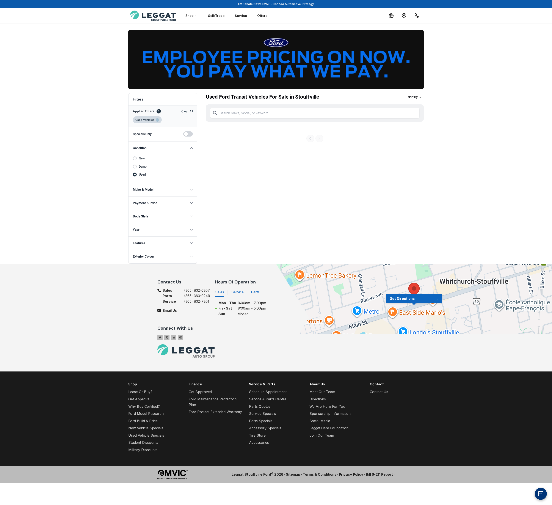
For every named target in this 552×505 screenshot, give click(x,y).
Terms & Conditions (319, 474)
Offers (262, 16)
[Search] (215, 113)
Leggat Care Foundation (328, 428)
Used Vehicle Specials (146, 435)
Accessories (259, 442)
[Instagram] (173, 337)
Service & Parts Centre (267, 399)
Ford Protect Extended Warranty (215, 412)
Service (241, 16)
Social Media (319, 421)
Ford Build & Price (143, 421)
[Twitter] (166, 337)
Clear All (187, 111)
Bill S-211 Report (379, 474)
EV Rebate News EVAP (276, 4)
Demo (143, 166)
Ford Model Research (146, 413)
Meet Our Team (322, 392)
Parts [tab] (255, 292)
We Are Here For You (327, 406)
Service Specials (262, 413)
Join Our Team (321, 435)
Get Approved (200, 392)
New (142, 158)
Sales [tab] (219, 292)
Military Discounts (142, 450)
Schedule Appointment (268, 392)
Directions (317, 399)
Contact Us (379, 392)
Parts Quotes (259, 406)
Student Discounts (143, 442)
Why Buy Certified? (144, 406)
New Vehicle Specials (145, 428)
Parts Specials (260, 421)
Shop (189, 16)
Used (142, 174)
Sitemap (293, 474)
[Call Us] (417, 15)
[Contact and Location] (404, 15)
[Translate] (391, 15)
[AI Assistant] (541, 494)
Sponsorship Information (330, 413)
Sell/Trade (216, 16)
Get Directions (402, 298)
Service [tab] (237, 292)
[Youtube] (180, 337)
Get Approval (139, 399)
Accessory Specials (265, 428)
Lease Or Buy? (140, 392)
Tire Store (257, 435)
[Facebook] (160, 337)
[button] (163, 148)
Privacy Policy (351, 474)
